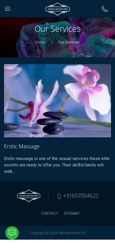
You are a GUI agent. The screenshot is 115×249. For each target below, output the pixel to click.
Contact (49, 213)
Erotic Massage (22, 146)
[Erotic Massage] (57, 100)
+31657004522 (80, 195)
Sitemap (72, 213)
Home (41, 42)
